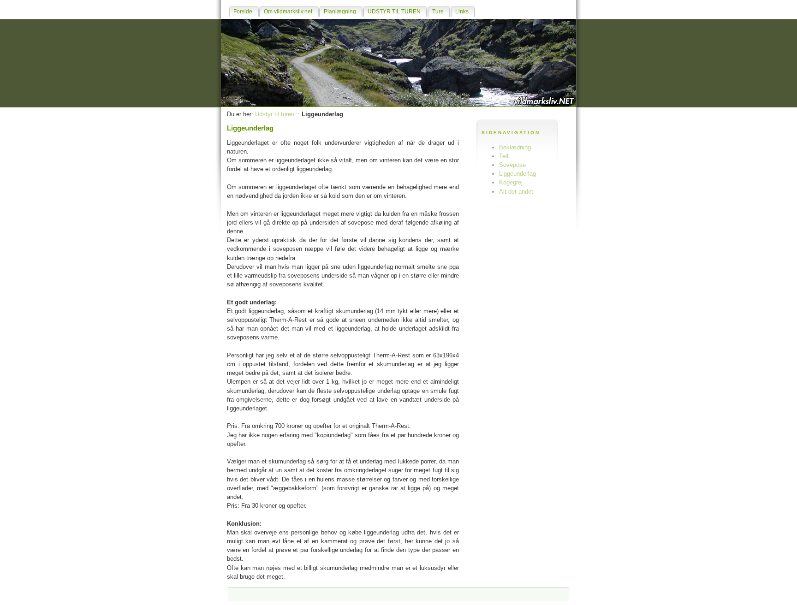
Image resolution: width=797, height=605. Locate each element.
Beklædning (515, 147)
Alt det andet (516, 191)
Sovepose (512, 164)
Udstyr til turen (274, 114)
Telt (504, 156)
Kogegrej (511, 182)
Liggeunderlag (517, 173)
